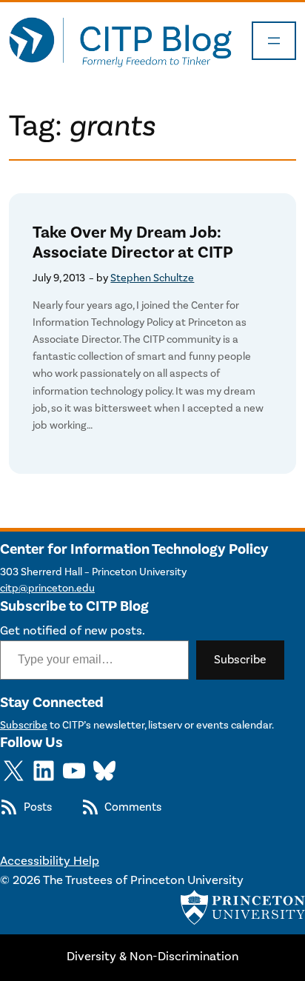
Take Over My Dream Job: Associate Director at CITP (133, 243)
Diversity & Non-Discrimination (152, 956)
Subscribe (240, 659)
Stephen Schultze (152, 278)
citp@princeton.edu (47, 588)
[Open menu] (274, 40)
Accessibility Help (49, 861)
